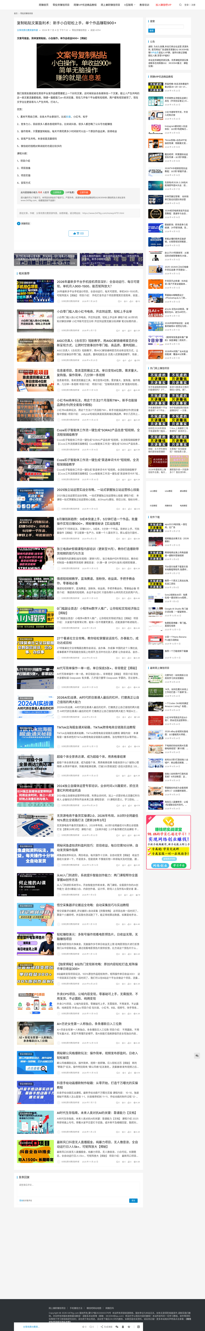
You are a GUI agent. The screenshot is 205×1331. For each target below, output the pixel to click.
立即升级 (84, 192)
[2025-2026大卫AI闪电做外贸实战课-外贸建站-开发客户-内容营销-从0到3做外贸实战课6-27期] (155, 270)
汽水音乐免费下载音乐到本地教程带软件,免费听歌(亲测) (176, 569)
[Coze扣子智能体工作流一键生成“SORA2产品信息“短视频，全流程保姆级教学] (35, 439)
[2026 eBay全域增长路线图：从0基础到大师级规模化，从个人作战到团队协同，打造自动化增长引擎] (155, 734)
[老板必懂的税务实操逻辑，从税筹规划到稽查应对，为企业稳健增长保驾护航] (155, 242)
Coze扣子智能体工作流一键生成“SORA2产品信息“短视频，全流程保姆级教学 (98, 432)
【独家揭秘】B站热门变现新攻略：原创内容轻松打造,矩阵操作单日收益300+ (97, 966)
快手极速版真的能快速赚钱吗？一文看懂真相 (179, 409)
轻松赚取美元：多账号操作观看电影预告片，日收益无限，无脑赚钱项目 (97, 937)
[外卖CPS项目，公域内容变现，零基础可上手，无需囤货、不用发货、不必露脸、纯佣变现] (35, 1003)
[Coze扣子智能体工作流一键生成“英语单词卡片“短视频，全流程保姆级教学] (35, 469)
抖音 (68, 116)
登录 (186, 4)
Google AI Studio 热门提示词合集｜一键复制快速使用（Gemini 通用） (176, 611)
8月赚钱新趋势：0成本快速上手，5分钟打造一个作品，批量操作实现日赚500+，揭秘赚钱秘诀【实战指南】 (97, 521)
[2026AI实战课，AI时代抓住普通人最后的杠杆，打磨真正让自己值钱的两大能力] (35, 706)
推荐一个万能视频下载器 (176, 651)
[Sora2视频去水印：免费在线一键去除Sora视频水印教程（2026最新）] (155, 598)
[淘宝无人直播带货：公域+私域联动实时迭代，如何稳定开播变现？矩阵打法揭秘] (155, 805)
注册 (193, 4)
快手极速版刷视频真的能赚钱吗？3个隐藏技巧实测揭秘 (157, 388)
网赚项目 (25, 223)
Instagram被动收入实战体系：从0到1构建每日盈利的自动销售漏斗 (176, 129)
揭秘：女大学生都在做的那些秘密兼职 (157, 450)
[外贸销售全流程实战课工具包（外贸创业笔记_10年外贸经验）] (155, 101)
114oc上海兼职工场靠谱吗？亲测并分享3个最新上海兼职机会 (179, 429)
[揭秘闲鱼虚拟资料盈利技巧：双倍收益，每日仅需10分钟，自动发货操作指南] (35, 854)
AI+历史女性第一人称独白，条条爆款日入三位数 (89, 1024)
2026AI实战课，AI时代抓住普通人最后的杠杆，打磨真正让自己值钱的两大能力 (98, 700)
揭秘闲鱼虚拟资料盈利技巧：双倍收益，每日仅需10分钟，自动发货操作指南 (97, 848)
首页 (16, 13)
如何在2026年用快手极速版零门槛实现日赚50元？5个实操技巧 (157, 429)
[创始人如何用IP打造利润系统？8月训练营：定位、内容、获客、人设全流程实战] (155, 777)
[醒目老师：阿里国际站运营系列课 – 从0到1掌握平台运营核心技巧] (155, 157)
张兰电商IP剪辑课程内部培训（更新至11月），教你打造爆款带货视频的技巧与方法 (98, 551)
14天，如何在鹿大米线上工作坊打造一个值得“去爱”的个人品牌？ (176, 692)
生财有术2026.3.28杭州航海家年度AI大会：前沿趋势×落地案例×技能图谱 (176, 185)
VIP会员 (154, 52)
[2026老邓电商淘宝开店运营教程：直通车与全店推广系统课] (155, 214)
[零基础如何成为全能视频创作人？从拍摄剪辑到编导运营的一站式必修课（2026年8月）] (155, 791)
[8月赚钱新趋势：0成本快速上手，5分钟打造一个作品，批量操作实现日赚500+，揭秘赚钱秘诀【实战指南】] (35, 528)
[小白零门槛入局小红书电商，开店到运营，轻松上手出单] (35, 321)
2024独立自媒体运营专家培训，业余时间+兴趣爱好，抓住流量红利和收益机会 (97, 788)
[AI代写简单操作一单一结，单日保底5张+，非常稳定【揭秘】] (35, 677)
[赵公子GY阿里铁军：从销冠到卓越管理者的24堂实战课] (155, 256)
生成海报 (107, 1326)
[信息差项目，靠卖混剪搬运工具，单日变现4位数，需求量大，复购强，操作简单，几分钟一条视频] (35, 380)
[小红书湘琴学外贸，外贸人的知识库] (155, 115)
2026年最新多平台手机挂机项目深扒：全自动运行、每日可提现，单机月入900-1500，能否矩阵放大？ (98, 284)
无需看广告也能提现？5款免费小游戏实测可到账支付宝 (179, 450)
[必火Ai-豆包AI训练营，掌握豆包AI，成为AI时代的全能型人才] (155, 312)
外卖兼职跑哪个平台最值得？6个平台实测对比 (157, 409)
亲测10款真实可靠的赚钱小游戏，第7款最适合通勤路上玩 (179, 388)
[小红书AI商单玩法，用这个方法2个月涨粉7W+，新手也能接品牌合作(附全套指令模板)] (35, 409)
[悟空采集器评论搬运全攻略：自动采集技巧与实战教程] (35, 914)
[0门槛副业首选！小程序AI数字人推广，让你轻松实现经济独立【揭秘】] (35, 618)
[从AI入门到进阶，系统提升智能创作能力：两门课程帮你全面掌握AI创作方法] (35, 884)
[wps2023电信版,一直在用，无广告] (155, 527)
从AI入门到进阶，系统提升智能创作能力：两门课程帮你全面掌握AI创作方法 (97, 878)
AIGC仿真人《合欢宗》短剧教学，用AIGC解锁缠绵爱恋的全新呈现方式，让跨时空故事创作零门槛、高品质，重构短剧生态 (97, 343)
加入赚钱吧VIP (163, 4)
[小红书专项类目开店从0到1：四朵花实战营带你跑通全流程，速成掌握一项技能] (155, 720)
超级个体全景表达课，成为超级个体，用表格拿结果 (91, 757)
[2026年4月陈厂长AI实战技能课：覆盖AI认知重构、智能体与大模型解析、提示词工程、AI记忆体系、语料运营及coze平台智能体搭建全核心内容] (155, 354)
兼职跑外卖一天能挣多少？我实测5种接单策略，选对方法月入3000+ (179, 471)
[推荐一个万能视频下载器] (155, 654)
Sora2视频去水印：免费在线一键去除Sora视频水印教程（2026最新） (176, 597)
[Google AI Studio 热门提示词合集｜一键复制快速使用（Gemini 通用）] (155, 612)
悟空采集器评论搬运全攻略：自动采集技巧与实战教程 (93, 905)
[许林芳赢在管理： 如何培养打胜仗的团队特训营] (155, 199)
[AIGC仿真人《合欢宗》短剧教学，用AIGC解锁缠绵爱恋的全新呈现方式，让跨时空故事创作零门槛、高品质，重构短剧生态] (35, 350)
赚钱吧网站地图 (94, 1308)
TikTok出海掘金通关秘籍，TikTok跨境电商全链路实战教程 (96, 727)
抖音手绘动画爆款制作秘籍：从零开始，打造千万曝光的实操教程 (97, 1085)
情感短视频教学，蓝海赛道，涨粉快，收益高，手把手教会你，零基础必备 (96, 581)
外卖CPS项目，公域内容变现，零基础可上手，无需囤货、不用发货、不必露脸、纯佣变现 (97, 996)
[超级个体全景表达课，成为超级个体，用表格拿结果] (35, 766)
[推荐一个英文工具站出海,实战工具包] (155, 584)
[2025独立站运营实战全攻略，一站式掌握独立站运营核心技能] (35, 499)
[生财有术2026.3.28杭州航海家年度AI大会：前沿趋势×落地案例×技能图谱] (155, 185)
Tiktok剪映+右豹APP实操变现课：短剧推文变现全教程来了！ (176, 143)
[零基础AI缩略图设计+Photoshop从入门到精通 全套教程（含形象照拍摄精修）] (155, 298)
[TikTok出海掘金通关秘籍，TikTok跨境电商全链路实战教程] (35, 736)
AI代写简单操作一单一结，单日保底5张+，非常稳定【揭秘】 (98, 668)
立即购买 (57, 192)
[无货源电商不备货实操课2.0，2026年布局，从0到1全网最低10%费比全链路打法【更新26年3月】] (35, 825)
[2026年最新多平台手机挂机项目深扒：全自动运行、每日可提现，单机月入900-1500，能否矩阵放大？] (35, 291)
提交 (133, 1200)
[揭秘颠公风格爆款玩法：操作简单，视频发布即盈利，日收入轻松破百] (35, 1062)
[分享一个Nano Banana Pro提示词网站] (155, 640)
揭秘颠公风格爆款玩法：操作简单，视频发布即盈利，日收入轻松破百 (97, 1055)
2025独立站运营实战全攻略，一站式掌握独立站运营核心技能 (98, 490)
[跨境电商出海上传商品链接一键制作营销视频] (155, 555)
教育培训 (144, 4)
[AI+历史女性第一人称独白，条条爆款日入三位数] (35, 1033)
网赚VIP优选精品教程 (85, 4)
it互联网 (128, 4)
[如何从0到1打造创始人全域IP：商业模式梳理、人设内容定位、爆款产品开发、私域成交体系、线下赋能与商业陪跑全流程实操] (155, 763)
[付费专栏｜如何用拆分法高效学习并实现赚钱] (155, 678)
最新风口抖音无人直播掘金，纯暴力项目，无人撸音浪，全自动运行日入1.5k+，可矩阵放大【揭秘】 (97, 1144)
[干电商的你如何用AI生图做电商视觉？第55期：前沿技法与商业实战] (155, 749)
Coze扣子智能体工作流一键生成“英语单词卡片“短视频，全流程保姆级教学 (98, 462)
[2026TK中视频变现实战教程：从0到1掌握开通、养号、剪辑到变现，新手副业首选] (155, 171)
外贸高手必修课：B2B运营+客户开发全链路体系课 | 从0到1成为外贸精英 (176, 284)
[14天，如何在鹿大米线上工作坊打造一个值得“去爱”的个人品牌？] (155, 692)
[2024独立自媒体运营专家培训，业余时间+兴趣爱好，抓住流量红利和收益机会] (35, 795)
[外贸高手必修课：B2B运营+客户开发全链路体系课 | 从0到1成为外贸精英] (155, 284)
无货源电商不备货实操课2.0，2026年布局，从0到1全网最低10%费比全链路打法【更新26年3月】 (97, 818)
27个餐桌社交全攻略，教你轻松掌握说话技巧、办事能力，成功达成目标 (98, 641)
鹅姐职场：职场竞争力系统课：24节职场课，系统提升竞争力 (176, 227)
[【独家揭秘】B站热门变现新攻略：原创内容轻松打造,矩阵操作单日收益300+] (35, 973)
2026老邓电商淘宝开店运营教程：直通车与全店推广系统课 (177, 213)
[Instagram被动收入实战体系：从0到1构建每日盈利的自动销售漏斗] (155, 129)
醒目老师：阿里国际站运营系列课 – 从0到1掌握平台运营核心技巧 (176, 157)
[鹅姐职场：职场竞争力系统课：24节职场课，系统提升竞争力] (155, 228)
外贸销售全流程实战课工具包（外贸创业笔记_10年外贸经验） (177, 101)
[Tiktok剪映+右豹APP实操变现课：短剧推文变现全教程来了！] (155, 143)
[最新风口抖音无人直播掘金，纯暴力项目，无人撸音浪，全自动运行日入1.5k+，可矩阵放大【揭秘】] (35, 1151)
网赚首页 (43, 4)
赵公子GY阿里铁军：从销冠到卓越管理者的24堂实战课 (177, 255)
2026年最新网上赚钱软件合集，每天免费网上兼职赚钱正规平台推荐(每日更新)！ (157, 471)
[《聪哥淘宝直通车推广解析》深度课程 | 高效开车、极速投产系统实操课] (155, 340)
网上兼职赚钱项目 (110, 4)
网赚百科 (110, 1308)
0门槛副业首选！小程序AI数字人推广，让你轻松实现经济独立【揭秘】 (98, 611)
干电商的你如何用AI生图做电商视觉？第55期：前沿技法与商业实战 (176, 748)
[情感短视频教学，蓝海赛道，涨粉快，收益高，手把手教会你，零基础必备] (35, 588)
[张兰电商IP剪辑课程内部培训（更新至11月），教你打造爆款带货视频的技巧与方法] (35, 558)
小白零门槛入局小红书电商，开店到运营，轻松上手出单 (94, 311)
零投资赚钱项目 (61, 4)
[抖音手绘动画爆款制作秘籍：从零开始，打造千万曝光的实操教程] (35, 1092)
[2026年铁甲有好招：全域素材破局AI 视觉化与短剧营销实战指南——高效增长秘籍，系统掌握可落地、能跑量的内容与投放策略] (155, 326)
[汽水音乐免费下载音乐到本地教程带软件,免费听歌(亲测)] (155, 570)
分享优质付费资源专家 (27, 30)
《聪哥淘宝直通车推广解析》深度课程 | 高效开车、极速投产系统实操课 (176, 340)
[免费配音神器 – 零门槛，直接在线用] (155, 626)
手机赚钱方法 (76, 1308)
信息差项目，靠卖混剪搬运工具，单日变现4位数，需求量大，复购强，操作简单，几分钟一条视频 (98, 373)
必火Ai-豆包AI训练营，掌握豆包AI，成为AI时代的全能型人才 (176, 312)
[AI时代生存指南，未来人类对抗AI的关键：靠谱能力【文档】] (35, 1122)
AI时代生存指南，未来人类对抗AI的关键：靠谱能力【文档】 (97, 1113)
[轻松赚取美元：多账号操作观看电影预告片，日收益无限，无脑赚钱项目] (35, 943)
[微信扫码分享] (117, 1326)
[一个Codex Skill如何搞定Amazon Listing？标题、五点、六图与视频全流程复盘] (155, 706)
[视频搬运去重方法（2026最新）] (155, 541)
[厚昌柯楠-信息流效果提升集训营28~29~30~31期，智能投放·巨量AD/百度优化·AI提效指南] (155, 87)
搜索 (152, 21)
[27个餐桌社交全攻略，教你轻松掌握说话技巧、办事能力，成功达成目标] (35, 647)
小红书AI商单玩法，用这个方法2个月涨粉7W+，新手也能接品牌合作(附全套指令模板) (97, 403)
